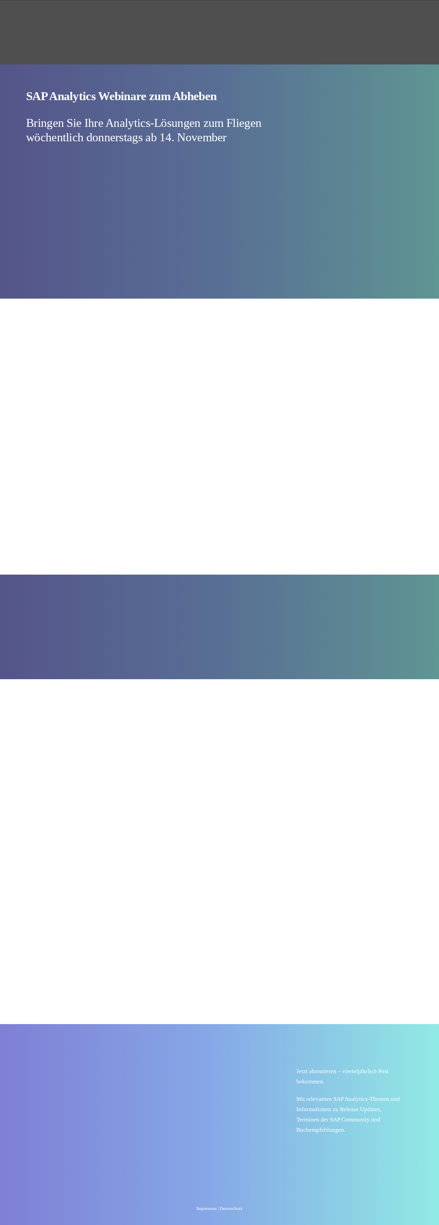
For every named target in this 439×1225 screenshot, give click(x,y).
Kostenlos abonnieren (338, 1148)
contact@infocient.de (111, 1064)
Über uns (315, 20)
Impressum (206, 1208)
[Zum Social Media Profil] (200, 1192)
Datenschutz (231, 1208)
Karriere (356, 20)
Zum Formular (337, 109)
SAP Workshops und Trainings (245, 20)
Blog (397, 20)
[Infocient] (51, 20)
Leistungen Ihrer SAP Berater (145, 20)
